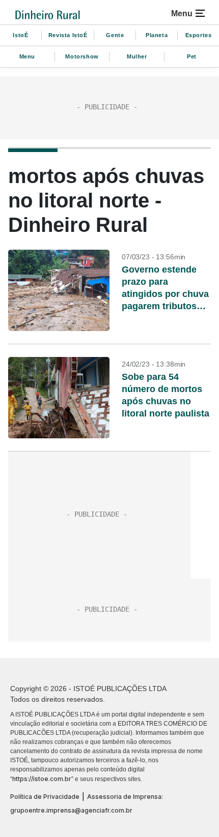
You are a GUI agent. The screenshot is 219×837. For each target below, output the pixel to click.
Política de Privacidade (44, 796)
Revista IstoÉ (68, 35)
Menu (27, 56)
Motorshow (81, 56)
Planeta (157, 35)
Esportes (198, 35)
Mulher (137, 56)
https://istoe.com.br (41, 779)
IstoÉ (20, 35)
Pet (192, 56)
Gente (115, 35)
